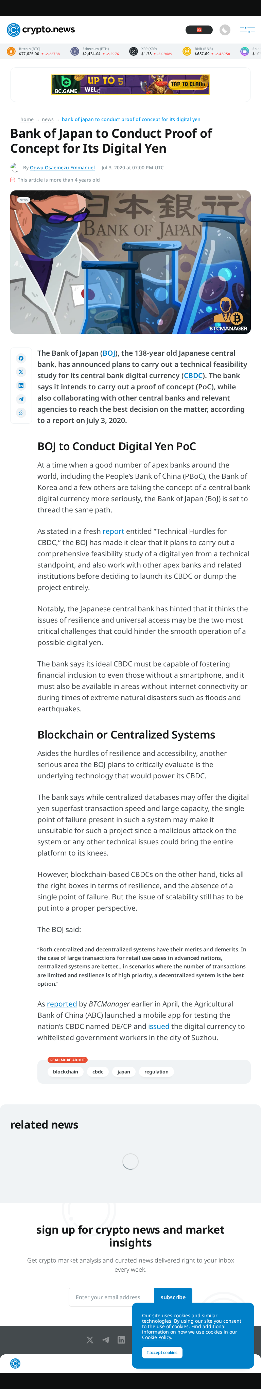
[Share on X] (21, 372)
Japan (124, 1071)
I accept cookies (162, 1352)
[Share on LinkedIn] (21, 385)
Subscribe (173, 1297)
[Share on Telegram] (21, 399)
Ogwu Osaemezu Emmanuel (62, 167)
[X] (91, 1340)
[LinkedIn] (122, 1340)
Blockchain (65, 1071)
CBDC (193, 375)
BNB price (206, 51)
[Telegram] (107, 1340)
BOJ (109, 353)
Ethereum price (94, 51)
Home (27, 119)
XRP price (150, 51)
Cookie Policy (156, 1337)
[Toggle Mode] (225, 29)
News (48, 119)
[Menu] (247, 30)
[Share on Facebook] (21, 358)
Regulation (156, 1071)
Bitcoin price (33, 51)
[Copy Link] (21, 413)
